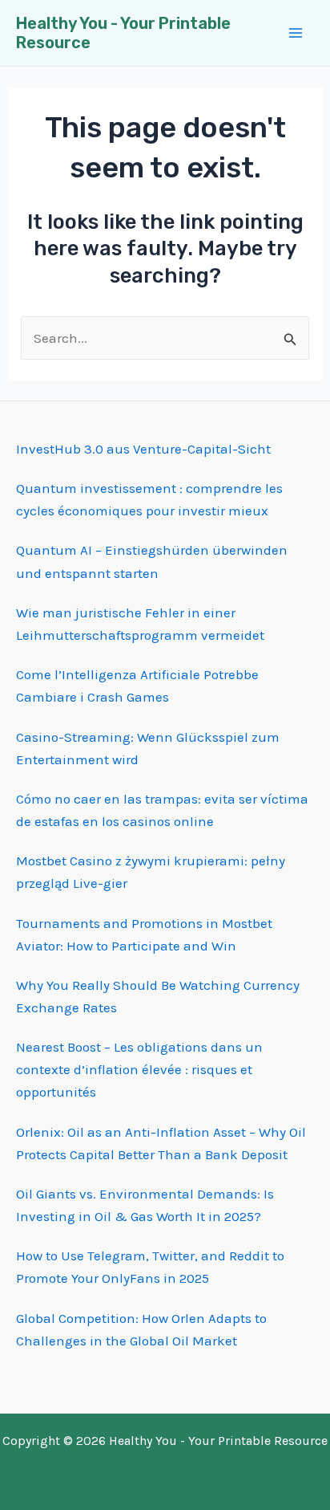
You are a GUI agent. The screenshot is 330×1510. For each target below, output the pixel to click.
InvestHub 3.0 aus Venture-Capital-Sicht (143, 449)
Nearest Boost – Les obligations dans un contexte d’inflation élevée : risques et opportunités (139, 1069)
